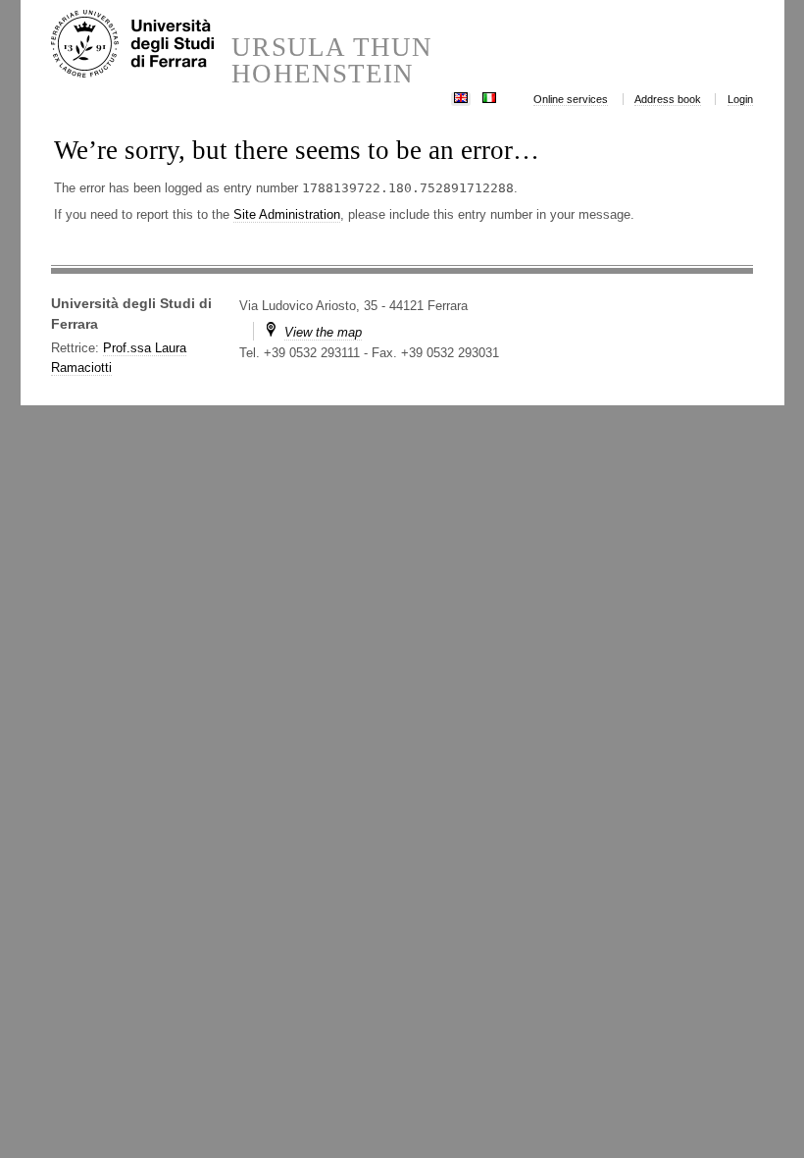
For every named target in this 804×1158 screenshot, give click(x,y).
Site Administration (286, 214)
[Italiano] (489, 95)
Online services (570, 99)
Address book (667, 99)
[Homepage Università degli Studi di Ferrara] (141, 45)
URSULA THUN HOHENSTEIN (331, 60)
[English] (461, 95)
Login (740, 99)
